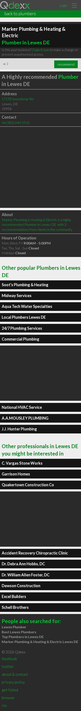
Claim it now (40, 50)
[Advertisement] (40, 167)
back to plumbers (20, 13)
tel (16, 122)
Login (63, 5)
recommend (66, 64)
